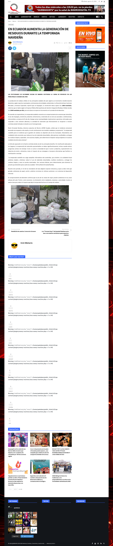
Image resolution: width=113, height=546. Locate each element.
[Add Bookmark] (70, 48)
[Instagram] (98, 543)
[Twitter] (102, 1)
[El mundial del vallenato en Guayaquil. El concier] (19, 522)
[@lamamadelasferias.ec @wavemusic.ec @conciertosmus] (33, 530)
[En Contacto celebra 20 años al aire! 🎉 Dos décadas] (26, 515)
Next (15, 489)
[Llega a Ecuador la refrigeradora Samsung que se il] (33, 515)
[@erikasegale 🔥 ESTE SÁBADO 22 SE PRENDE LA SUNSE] (11, 515)
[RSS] (101, 543)
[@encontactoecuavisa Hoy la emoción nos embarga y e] (33, 522)
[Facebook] (99, 1)
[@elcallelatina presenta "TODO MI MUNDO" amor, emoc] (11, 522)
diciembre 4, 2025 (17, 44)
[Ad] (65, 8)
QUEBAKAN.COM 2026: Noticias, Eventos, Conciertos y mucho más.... (28, 543)
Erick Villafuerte (18, 42)
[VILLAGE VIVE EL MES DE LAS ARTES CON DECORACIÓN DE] (19, 530)
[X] (104, 543)
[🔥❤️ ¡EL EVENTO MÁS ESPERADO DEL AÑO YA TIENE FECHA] (11, 530)
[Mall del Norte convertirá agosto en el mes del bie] (26, 530)
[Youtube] (104, 1)
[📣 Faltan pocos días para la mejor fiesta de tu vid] (19, 515)
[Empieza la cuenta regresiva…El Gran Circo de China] (26, 522)
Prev (11, 489)
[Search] (102, 17)
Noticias (11, 24)
